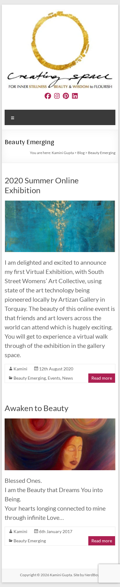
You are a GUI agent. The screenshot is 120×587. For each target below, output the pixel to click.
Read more (101, 378)
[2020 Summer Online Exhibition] (60, 203)
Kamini (20, 368)
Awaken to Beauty (36, 408)
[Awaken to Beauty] (60, 421)
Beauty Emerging (30, 378)
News (67, 378)
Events (54, 378)
